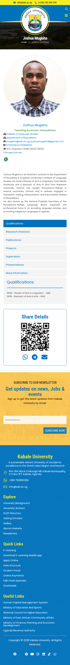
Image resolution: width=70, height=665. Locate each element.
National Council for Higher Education (25, 612)
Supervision (13, 256)
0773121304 (12, 145)
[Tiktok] (49, 654)
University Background (16, 503)
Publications (13, 240)
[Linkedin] (43, 654)
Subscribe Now (55, 430)
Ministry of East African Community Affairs (28, 617)
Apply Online (10, 560)
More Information (17, 273)
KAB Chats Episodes (14, 580)
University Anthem (14, 508)
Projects (11, 248)
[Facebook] (14, 654)
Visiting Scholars (12, 518)
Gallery (7, 523)
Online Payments (13, 575)
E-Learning (9, 550)
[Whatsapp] (55, 654)
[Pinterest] (26, 654)
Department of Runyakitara (21, 137)
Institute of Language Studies (22, 134)
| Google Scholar (12, 152)
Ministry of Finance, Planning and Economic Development (29, 624)
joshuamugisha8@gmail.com (47, 141)
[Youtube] (32, 654)
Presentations (15, 264)
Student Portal (11, 570)
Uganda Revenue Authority (19, 630)
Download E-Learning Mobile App (22, 555)
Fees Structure (12, 565)
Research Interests (18, 231)
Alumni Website (12, 528)
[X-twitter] (20, 654)
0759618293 (25, 145)
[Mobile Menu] (66, 15)
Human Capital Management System (25, 602)
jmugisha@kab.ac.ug (18, 141)
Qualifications (14, 223)
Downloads (9, 585)
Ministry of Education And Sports (22, 607)
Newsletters (10, 533)
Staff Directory (12, 513)
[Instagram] (38, 654)
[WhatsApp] (5, 159)
